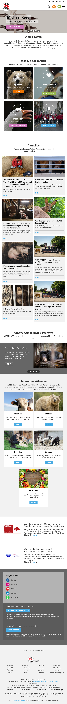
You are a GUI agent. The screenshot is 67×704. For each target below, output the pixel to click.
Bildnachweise (41, 690)
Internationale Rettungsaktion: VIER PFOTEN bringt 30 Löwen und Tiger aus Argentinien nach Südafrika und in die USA (17, 183)
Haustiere (18, 452)
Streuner (48, 452)
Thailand (57, 670)
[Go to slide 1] (28, 31)
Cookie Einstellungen (57, 690)
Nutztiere (18, 414)
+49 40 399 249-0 (52, 681)
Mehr (5, 195)
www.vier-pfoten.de (19, 700)
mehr (34, 562)
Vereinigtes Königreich (57, 673)
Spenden (54, 6)
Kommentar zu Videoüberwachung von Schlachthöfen (17, 267)
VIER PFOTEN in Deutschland (33, 651)
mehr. (35, 535)
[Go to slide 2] (31, 31)
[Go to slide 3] (33, 31)
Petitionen (18, 119)
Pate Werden (48, 94)
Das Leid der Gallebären (16, 348)
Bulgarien (41, 665)
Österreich (10, 670)
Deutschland (57, 665)
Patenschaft (59, 6)
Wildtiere (49, 414)
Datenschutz (26, 690)
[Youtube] (56, 1)
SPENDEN (18, 92)
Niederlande (57, 668)
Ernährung (33, 490)
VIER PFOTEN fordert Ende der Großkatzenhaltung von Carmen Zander (48, 262)
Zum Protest (15, 27)
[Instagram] (53, 1)
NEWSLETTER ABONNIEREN (18, 610)
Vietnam (41, 673)
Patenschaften (49, 84)
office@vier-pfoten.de (39, 681)
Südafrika (41, 670)
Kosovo (41, 668)
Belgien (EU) (25, 665)
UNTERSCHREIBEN (18, 126)
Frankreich (10, 668)
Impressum (10, 690)
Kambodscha (26, 668)
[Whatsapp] (63, 1)
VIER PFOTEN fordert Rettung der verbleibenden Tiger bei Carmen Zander (48, 306)
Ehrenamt (48, 119)
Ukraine (10, 673)
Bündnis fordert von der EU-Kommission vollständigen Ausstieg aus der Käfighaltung (16, 225)
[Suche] (49, 7)
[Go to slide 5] (38, 31)
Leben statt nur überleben (13, 309)
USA (25, 673)
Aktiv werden (49, 126)
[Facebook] (50, 1)
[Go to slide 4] (36, 31)
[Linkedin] (60, 1)
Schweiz (25, 670)
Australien (10, 665)
